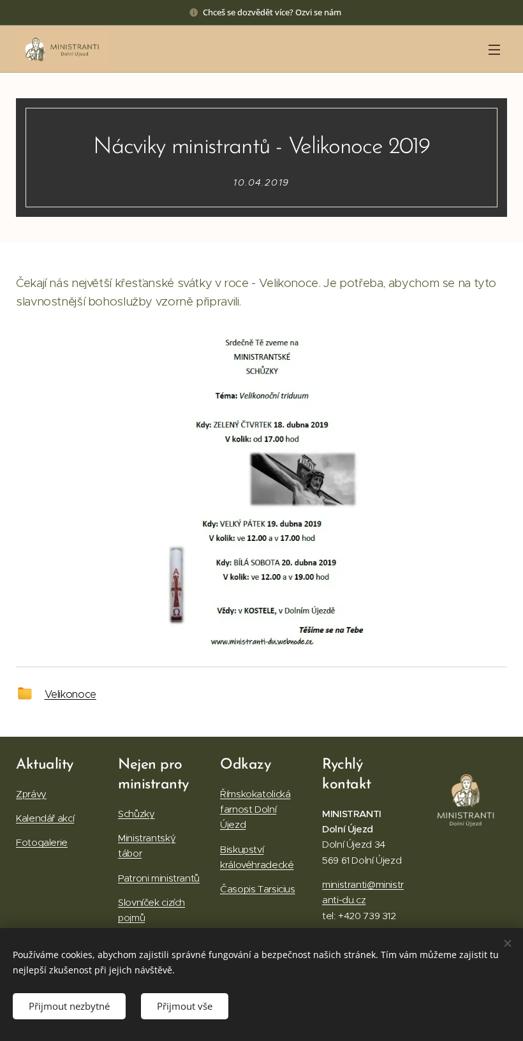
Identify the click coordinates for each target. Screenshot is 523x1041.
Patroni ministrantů (159, 878)
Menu (494, 49)
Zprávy (31, 794)
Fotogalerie (42, 842)
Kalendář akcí (45, 818)
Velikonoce (70, 694)
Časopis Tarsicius (257, 889)
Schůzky (136, 814)
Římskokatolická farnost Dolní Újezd (255, 809)
